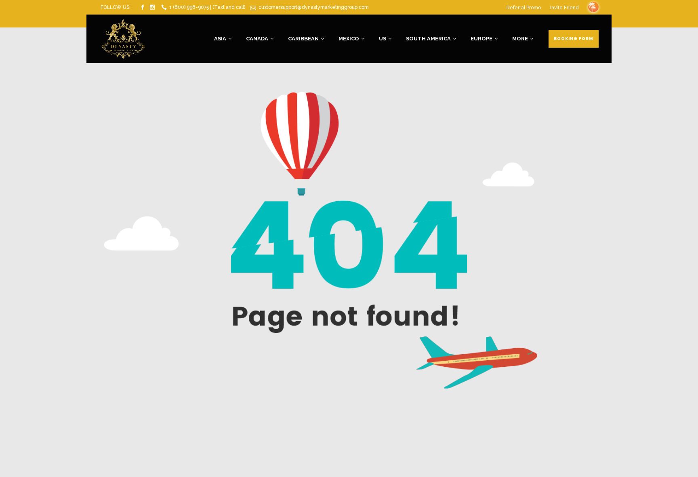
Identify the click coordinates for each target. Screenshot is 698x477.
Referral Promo (524, 8)
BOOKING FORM (573, 39)
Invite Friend (564, 8)
